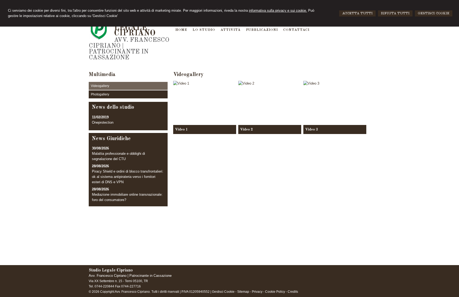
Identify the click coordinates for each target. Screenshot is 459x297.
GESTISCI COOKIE (433, 13)
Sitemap (243, 292)
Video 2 (246, 129)
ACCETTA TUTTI (357, 13)
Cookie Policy (275, 292)
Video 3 (311, 129)
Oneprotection (102, 122)
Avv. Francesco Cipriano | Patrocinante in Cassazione (129, 49)
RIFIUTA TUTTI (395, 13)
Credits (293, 292)
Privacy (257, 292)
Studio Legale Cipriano (135, 28)
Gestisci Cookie (223, 292)
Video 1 (181, 129)
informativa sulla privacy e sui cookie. (278, 10)
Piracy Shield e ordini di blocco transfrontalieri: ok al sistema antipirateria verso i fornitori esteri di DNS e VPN (127, 176)
